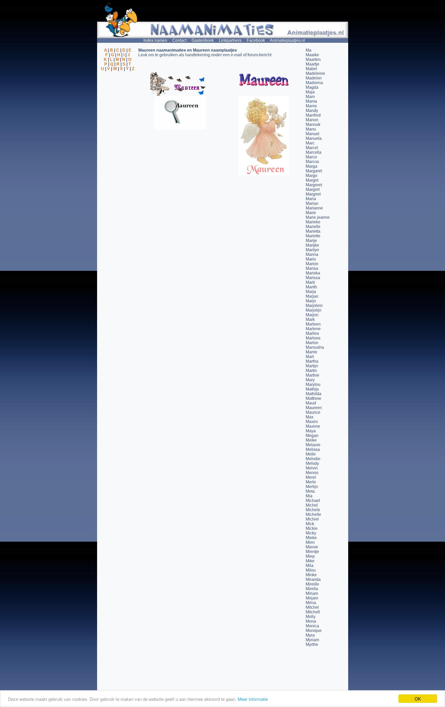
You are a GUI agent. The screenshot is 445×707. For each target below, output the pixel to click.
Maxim (312, 421)
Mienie (312, 547)
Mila (309, 565)
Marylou (313, 384)
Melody (312, 463)
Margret (313, 189)
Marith (311, 287)
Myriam (312, 640)
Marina (312, 254)
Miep (310, 556)
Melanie (313, 445)
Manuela (314, 138)
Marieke (313, 222)
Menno (312, 472)
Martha (312, 361)
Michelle (313, 514)
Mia (309, 496)
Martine (312, 375)
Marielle (313, 226)
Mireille (312, 584)
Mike (310, 561)
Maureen (314, 407)
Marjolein (314, 305)
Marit (310, 282)
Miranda (313, 579)
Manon (312, 120)
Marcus (312, 161)
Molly (310, 616)
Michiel (312, 519)
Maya (311, 431)
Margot (312, 180)
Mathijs (312, 389)
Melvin (312, 468)
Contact (179, 40)
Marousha (315, 347)
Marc (310, 143)
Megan (312, 435)
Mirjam (312, 598)
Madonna (314, 82)
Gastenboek (203, 40)
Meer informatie (253, 699)
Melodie (313, 459)
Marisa (312, 268)
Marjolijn (313, 310)
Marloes (313, 338)
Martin (311, 370)
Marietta (313, 231)
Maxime (313, 426)
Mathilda (313, 394)
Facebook (256, 40)
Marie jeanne (318, 217)
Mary (310, 380)
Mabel (311, 69)
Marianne (314, 208)
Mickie (312, 528)
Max (309, 417)
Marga (311, 166)
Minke (311, 575)
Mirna (311, 602)
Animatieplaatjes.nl (287, 40)
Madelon (314, 78)
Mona (311, 621)
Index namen (155, 40)
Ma (308, 50)
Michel (312, 505)
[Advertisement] (117, 96)
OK (418, 698)
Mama (311, 101)
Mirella (312, 589)
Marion (312, 264)
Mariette (313, 236)
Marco (311, 157)
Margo (311, 175)
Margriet (313, 194)
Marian (312, 203)
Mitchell (313, 612)
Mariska (313, 273)
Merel (311, 477)
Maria (311, 199)
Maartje (312, 64)
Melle (311, 454)
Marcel (312, 147)
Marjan (312, 296)
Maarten (313, 59)
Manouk (313, 124)
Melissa (313, 449)
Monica (312, 626)
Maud (311, 403)
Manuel (312, 134)
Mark (310, 319)
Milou (311, 570)
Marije (311, 240)
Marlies (312, 333)
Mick (310, 524)
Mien (310, 542)
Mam (310, 96)
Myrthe (312, 644)
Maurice (313, 412)
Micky (311, 533)
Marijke (312, 245)
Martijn (312, 366)
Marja (311, 291)
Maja (310, 92)
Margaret (314, 171)
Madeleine (315, 73)
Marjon (312, 315)
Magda (312, 87)
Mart (310, 356)
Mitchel (312, 607)
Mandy (312, 110)
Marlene (313, 329)
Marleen (313, 324)
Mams (311, 106)
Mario (311, 259)
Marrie (311, 352)
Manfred (313, 115)
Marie (311, 212)
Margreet (314, 185)
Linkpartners (230, 40)
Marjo (311, 301)
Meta (310, 491)
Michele (313, 510)
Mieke (311, 537)
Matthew (313, 398)
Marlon (312, 342)
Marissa (313, 277)
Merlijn (312, 486)
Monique (314, 630)
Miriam (312, 593)
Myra (310, 635)
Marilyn (312, 250)
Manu (311, 129)
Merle (311, 482)
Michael (313, 500)
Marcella (313, 152)
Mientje (312, 551)
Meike (311, 440)
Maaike (312, 55)
